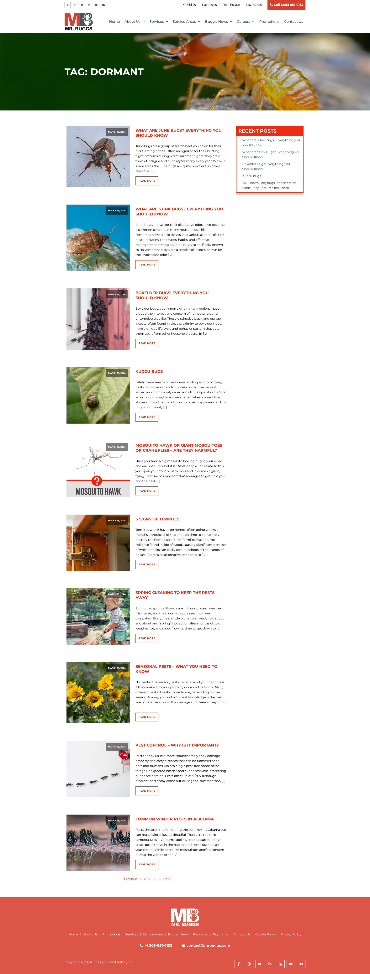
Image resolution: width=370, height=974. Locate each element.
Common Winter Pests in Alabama (174, 819)
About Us (132, 21)
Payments (221, 934)
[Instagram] (75, 5)
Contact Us (293, 21)
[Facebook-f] (68, 5)
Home (114, 21)
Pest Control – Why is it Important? (177, 745)
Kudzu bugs (149, 371)
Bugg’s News (216, 21)
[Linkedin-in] (89, 5)
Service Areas (184, 21)
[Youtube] (96, 5)
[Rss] (280, 964)
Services (157, 21)
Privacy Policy (291, 934)
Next (167, 879)
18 (159, 879)
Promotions (269, 21)
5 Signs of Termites (157, 519)
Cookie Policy (265, 934)
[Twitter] (82, 5)
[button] (117, 132)
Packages (200, 934)
